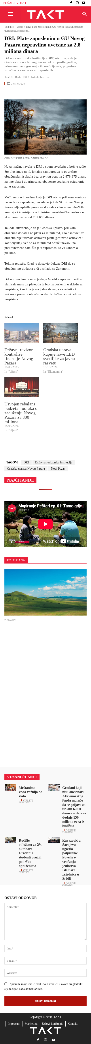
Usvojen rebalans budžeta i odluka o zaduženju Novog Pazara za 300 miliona (20, 412)
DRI (26, 462)
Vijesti (20, 26)
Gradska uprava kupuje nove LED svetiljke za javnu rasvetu (59, 356)
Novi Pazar (58, 468)
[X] (19, 93)
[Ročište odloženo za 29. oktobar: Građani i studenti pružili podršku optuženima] (10, 840)
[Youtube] (84, 3)
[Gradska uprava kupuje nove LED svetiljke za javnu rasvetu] (60, 333)
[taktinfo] (45, 14)
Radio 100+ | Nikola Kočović (32, 77)
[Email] (39, 93)
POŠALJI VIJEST (15, 3)
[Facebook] (71, 3)
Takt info (9, 26)
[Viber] (59, 93)
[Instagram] (77, 3)
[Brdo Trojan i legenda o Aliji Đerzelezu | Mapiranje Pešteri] (45, 592)
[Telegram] (49, 93)
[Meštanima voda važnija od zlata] (10, 787)
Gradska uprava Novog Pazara (26, 468)
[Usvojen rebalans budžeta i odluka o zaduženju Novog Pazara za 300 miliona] (21, 387)
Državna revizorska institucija (53, 462)
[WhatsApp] (29, 93)
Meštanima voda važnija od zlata (30, 792)
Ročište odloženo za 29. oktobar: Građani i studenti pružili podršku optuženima (30, 853)
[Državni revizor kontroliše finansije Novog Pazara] (21, 333)
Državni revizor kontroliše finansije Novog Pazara (18, 356)
